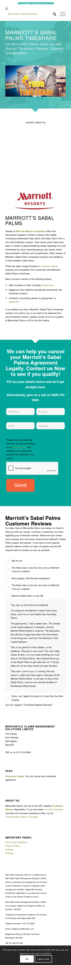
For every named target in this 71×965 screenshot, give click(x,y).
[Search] (52, 14)
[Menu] (61, 14)
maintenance (47, 285)
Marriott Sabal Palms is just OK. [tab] (28, 595)
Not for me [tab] (17, 560)
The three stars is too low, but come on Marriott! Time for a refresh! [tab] (35, 569)
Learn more (43, 958)
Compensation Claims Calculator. (21, 816)
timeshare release (49, 266)
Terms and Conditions (16, 842)
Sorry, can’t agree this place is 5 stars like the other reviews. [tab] (37, 697)
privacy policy (19, 447)
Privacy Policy (12, 845)
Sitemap (9, 853)
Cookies (9, 849)
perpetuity (14, 301)
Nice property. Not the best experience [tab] (31, 578)
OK (26, 958)
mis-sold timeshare (53, 809)
